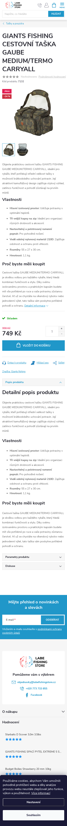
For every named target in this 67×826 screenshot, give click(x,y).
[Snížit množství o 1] (61, 333)
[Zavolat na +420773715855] (39, 5)
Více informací (40, 793)
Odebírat (52, 620)
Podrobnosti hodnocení (52, 77)
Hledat (56, 14)
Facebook (36, 695)
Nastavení (33, 802)
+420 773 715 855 (36, 688)
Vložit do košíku (36, 345)
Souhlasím (33, 815)
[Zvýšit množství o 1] (61, 328)
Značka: (13, 371)
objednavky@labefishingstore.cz (36, 682)
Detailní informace (34, 306)
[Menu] (62, 5)
